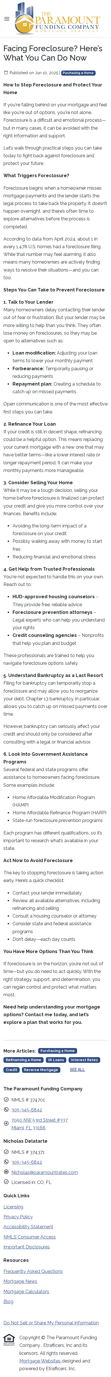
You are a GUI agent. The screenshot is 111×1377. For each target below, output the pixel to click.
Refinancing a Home (23, 1060)
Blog (8, 1301)
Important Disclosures (26, 1247)
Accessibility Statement (28, 1226)
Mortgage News (20, 1281)
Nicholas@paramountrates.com (44, 1172)
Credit (11, 1070)
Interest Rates (84, 1060)
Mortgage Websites (40, 1361)
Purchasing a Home (78, 72)
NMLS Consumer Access (29, 1237)
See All (77, 1069)
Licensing (13, 1207)
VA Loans (56, 1060)
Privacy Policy (18, 1216)
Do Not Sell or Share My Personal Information (51, 1323)
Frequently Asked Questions (33, 1271)
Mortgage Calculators (26, 1291)
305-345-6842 (26, 1110)
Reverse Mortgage (41, 1070)
